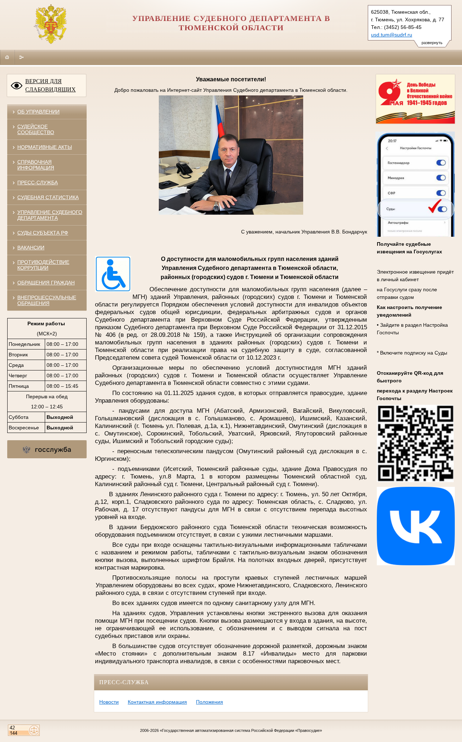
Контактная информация (157, 702)
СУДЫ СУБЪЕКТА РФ (42, 233)
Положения (209, 702)
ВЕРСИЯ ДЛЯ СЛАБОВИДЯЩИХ (50, 85)
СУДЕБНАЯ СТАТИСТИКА (48, 197)
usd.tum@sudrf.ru (391, 35)
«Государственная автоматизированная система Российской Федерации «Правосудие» (241, 730)
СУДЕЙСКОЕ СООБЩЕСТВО (35, 129)
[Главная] (7, 57)
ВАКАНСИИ (30, 247)
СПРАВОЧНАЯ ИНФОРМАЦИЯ (35, 165)
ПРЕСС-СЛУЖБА (37, 182)
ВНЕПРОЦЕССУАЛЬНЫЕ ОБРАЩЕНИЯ (46, 300)
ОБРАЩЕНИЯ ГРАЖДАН (46, 283)
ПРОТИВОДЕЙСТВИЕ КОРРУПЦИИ (43, 265)
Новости (109, 702)
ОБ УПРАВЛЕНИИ (38, 112)
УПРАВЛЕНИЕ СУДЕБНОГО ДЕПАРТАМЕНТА (49, 215)
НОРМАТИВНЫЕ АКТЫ (44, 147)
